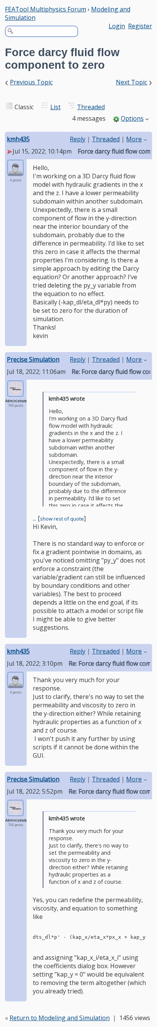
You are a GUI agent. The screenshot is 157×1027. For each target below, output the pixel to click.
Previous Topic (31, 82)
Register (140, 26)
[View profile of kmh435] (15, 171)
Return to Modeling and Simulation (60, 1018)
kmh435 (18, 139)
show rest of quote (62, 518)
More (134, 139)
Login (117, 26)
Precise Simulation (33, 359)
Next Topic (131, 82)
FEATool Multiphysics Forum (45, 9)
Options (132, 118)
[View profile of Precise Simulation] (15, 392)
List (55, 107)
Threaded (91, 107)
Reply (77, 139)
